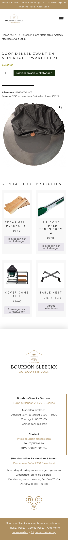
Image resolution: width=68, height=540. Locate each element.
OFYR (14, 34)
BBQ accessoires (22, 96)
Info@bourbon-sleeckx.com (34, 438)
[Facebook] (29, 499)
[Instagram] (38, 499)
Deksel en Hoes (29, 34)
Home (5, 34)
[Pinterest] (34, 506)
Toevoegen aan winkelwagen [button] (17, 240)
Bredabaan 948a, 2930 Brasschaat (34, 463)
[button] (61, 18)
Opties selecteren (51, 307)
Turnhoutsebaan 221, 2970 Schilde (34, 402)
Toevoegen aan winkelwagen (34, 72)
